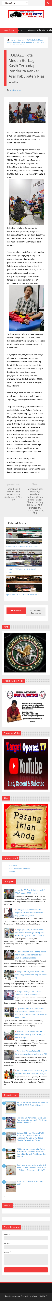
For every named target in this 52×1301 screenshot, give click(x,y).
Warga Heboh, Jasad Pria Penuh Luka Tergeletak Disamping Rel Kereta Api (31, 974)
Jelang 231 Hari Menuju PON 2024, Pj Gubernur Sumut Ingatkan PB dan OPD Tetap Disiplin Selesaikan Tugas (30, 1136)
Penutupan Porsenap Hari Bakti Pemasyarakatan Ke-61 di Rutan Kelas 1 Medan (32, 1120)
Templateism (26, 1296)
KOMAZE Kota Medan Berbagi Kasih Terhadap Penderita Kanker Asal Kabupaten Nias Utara (25, 42)
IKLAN (12, 871)
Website (17, 610)
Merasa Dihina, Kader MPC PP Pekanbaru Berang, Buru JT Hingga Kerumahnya (29, 1034)
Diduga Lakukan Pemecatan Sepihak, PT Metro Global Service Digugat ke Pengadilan (29, 912)
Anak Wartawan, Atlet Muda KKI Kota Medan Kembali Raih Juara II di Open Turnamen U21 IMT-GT (32, 1169)
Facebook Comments (36, 611)
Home (12, 40)
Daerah (21, 40)
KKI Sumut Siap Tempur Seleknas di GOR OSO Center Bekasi (32, 1103)
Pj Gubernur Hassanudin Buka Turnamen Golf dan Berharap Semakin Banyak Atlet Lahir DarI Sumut (31, 1152)
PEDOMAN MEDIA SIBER (19, 868)
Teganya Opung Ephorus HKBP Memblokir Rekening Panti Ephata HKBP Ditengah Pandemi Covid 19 (29, 932)
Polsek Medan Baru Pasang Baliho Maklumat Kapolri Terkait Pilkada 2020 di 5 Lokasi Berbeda (30, 954)
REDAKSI (13, 865)
